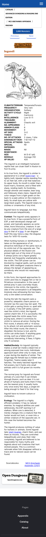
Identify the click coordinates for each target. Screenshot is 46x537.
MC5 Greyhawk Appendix (19, 21)
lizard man (30, 175)
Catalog (23, 3)
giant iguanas (15, 432)
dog (6, 231)
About (25, 528)
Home (5, 4)
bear (22, 231)
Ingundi (9, 25)
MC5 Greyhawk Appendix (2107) (32, 464)
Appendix (23, 516)
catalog (9, 10)
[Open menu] (41, 4)
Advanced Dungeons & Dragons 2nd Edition (22, 15)
